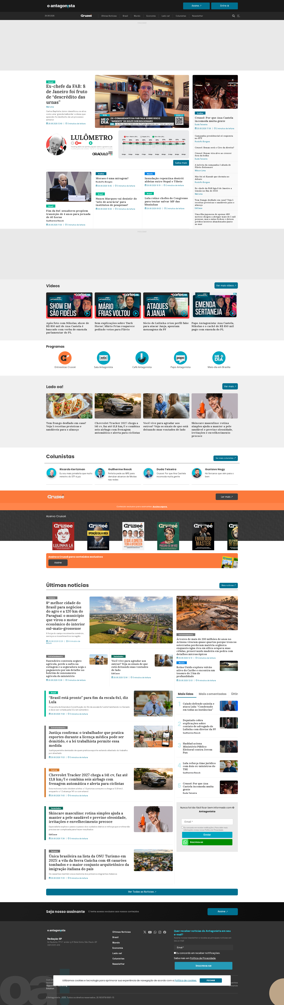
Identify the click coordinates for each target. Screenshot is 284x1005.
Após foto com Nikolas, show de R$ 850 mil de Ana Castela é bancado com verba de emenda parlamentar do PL (68, 298)
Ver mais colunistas (224, 458)
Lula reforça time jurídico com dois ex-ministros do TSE (204, 760)
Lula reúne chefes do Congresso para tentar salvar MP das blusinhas (165, 192)
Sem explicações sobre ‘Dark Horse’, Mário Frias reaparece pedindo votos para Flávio (115, 298)
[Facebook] (164, 932)
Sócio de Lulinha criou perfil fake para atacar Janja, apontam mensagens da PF (165, 296)
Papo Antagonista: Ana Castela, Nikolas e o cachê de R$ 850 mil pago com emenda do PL (214, 298)
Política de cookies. (186, 980)
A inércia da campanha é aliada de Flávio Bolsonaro (215, 165)
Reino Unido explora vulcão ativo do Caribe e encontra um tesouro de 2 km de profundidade (206, 664)
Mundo (137, 16)
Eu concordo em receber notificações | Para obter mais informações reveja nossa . (205, 829)
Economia (151, 16)
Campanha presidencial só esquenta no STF (215, 136)
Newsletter (197, 16)
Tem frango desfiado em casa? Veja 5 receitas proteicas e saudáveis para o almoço (213, 202)
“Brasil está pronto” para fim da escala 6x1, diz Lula (74, 692)
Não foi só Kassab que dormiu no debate (211, 176)
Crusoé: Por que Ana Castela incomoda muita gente (214, 78)
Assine (195, 6)
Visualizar (51, 523)
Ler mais (226, 496)
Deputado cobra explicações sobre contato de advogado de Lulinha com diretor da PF (202, 717)
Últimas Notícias (109, 16)
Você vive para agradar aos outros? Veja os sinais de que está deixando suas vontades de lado (165, 398)
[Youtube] (150, 932)
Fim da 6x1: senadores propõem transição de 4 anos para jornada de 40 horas (68, 175)
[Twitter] (144, 932)
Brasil (125, 16)
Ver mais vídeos (225, 285)
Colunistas (181, 16)
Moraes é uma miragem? (109, 171)
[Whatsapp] (155, 932)
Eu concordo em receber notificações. (198, 953)
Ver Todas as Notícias (141, 892)
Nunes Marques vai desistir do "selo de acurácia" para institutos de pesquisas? (117, 193)
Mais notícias (228, 585)
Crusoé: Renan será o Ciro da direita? (213, 146)
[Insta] (159, 932)
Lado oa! (166, 16)
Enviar (207, 834)
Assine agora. (160, 506)
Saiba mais (181, 162)
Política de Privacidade (214, 830)
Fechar (211, 980)
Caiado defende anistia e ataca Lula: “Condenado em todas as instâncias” (205, 701)
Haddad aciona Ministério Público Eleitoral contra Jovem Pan (204, 741)
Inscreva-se (196, 842)
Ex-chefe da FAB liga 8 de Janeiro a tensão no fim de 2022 (211, 188)
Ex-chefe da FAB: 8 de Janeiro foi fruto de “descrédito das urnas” (81, 76)
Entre (223, 6)
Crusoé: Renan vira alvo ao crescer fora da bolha (214, 153)
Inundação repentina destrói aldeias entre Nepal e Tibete (164, 173)
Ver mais (229, 386)
